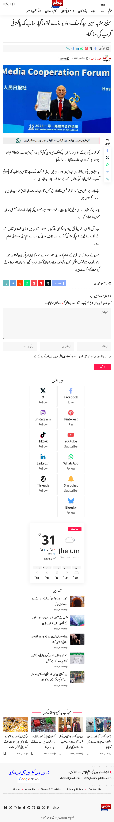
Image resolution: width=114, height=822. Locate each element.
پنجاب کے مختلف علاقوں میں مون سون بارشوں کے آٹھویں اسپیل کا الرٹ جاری (49, 620)
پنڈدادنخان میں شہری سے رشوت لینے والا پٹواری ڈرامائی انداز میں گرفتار (49, 639)
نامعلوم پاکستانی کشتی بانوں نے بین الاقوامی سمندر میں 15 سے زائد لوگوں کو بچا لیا (99, 742)
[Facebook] (71, 396)
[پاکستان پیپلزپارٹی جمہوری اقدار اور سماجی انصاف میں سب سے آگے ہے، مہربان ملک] (43, 724)
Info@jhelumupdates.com (97, 778)
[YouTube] (38, 807)
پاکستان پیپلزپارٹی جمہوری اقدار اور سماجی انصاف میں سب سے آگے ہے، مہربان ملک (43, 742)
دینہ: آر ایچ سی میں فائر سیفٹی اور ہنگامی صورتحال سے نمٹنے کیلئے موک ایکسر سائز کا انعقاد (49, 677)
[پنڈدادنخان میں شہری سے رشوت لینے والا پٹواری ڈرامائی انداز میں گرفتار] (77, 639)
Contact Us (95, 789)
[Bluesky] (71, 506)
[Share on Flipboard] (41, 283)
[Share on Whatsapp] (82, 48)
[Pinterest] (71, 418)
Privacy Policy (75, 789)
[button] (108, 4)
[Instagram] (43, 418)
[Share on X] (91, 48)
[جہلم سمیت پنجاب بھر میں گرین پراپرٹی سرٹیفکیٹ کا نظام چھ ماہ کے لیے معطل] (77, 658)
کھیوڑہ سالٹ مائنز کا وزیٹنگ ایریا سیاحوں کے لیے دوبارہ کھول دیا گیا (49, 601)
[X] (43, 396)
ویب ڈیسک (96, 58)
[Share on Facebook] (96, 48)
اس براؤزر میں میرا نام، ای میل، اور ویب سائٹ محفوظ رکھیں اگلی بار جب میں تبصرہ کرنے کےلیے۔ (70, 356)
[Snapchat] (71, 484)
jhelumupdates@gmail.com (65, 778)
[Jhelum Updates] (57, 4)
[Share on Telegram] (73, 48)
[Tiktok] (43, 440)
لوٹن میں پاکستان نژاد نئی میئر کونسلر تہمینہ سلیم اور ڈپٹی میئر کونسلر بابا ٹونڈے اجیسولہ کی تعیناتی (71, 742)
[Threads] (43, 484)
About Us (30, 789)
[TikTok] (24, 807)
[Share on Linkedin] (77, 48)
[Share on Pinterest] (86, 48)
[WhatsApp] (71, 462)
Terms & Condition (51, 789)
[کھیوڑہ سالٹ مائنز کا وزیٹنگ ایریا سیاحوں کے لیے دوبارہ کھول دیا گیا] (77, 601)
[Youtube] (71, 440)
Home (16, 789)
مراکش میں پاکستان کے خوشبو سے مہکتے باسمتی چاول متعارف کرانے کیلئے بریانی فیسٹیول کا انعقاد (16, 742)
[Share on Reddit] (20, 283)
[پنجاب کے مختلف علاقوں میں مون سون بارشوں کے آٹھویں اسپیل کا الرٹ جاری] (77, 620)
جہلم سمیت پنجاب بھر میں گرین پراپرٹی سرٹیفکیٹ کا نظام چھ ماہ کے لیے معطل (49, 658)
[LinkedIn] (43, 462)
